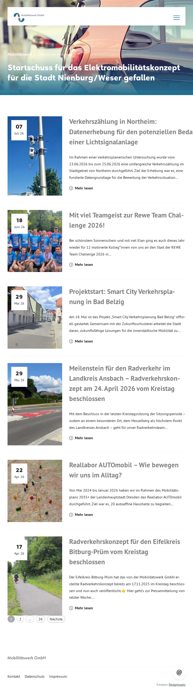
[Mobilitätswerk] (29, 17)
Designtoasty (177, 685)
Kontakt (14, 676)
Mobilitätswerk (20, 54)
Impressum (58, 676)
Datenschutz (34, 676)
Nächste (56, 619)
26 (40, 619)
